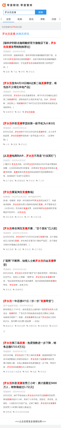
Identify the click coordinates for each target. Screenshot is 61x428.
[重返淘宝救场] (18, 192)
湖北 (19, 112)
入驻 (19, 249)
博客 (42, 19)
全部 (8, 19)
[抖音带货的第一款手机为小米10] (29, 123)
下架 (15, 72)
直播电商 (21, 181)
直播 (7, 72)
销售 (27, 372)
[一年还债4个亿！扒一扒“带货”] (28, 301)
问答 (54, 19)
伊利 (22, 72)
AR (28, 217)
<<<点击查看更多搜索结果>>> (30, 421)
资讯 (31, 19)
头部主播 (37, 217)
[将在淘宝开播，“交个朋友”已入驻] (30, 228)
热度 (34, 372)
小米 (7, 144)
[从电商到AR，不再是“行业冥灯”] (29, 155)
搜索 (40, 12)
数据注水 (9, 326)
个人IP (41, 181)
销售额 (8, 412)
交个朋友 (9, 181)
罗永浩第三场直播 (13, 372)
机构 (20, 19)
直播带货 (9, 112)
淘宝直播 (9, 217)
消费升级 (32, 326)
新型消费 (21, 326)
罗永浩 (31, 72)
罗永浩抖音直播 (22, 412)
